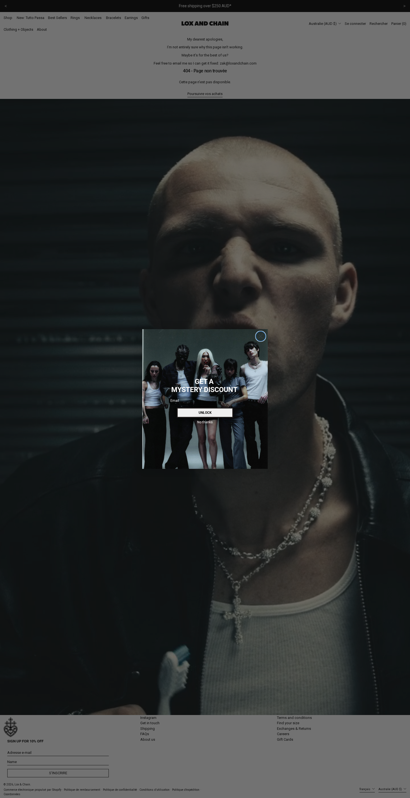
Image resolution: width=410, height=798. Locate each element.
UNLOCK (205, 413)
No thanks (205, 422)
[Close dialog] (261, 336)
